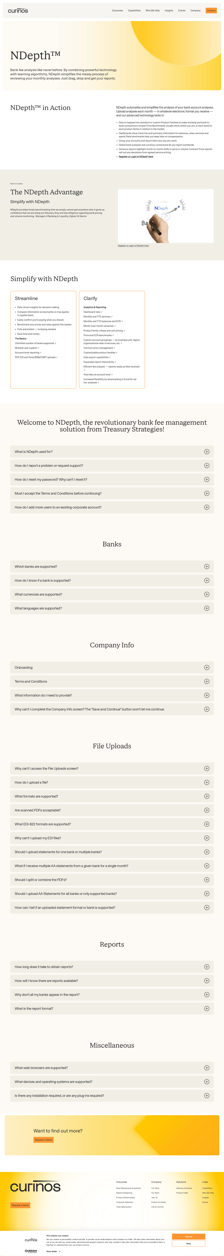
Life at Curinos (157, 1207)
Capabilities (134, 10)
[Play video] (166, 216)
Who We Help (153, 10)
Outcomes (117, 10)
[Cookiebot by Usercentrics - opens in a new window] (31, 1251)
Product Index (182, 1193)
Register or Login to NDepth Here (133, 245)
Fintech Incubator (158, 1202)
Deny (189, 1243)
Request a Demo (43, 1139)
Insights (169, 10)
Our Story (155, 1188)
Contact (211, 10)
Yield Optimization (124, 1207)
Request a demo (20, 1205)
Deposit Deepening (124, 1193)
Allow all (188, 1237)
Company (196, 10)
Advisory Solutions (184, 1188)
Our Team (155, 1193)
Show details (51, 1251)
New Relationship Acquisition (128, 1188)
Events (181, 10)
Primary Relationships (125, 1197)
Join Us (154, 1197)
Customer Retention (124, 1202)
